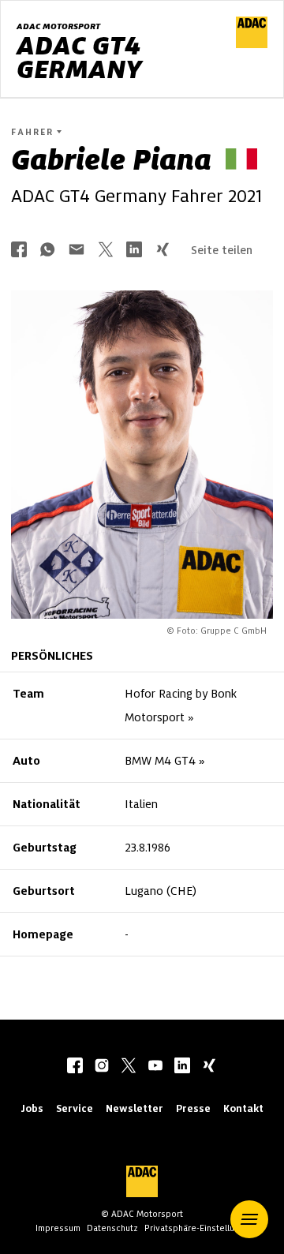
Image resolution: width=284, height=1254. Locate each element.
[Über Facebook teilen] (19, 250)
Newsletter (134, 1108)
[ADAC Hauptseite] (251, 44)
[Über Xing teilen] (162, 250)
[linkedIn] (182, 1066)
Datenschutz (112, 1227)
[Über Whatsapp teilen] (47, 250)
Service (74, 1108)
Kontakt (243, 1108)
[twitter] (128, 1066)
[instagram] (102, 1066)
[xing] (209, 1066)
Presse (193, 1108)
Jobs (32, 1108)
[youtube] (155, 1066)
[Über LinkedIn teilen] (134, 250)
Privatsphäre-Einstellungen (199, 1227)
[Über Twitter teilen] (106, 250)
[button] (249, 1219)
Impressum (58, 1227)
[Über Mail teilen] (76, 250)
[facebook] (75, 1066)
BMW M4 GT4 (160, 761)
